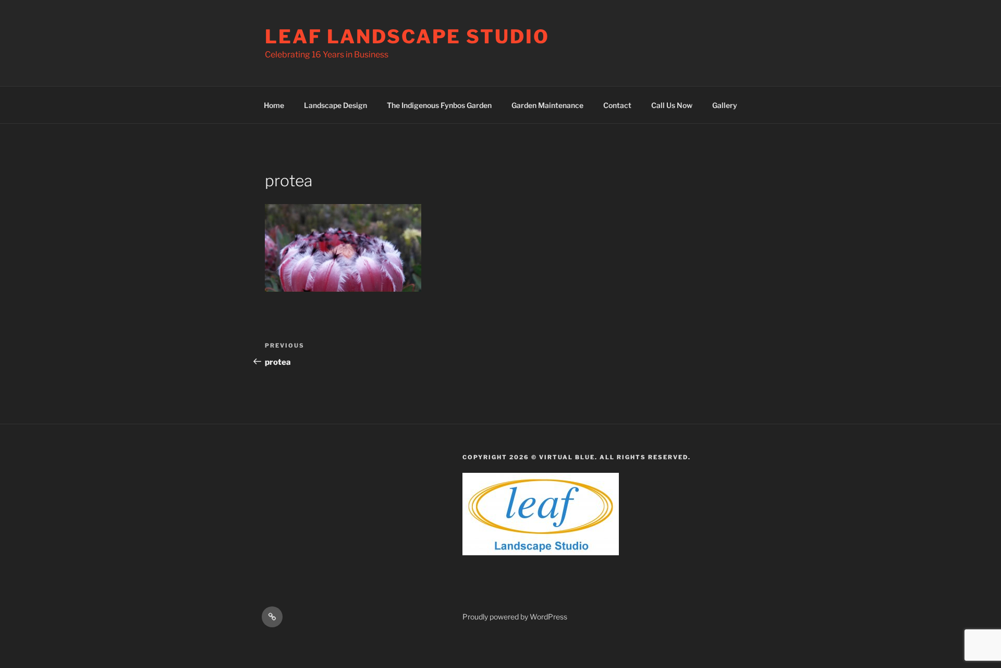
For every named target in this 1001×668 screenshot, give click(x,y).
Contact (617, 105)
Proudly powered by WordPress (514, 616)
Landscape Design (335, 105)
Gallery (724, 105)
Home (274, 105)
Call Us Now (671, 105)
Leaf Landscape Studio (407, 36)
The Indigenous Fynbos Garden (439, 105)
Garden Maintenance (547, 105)
